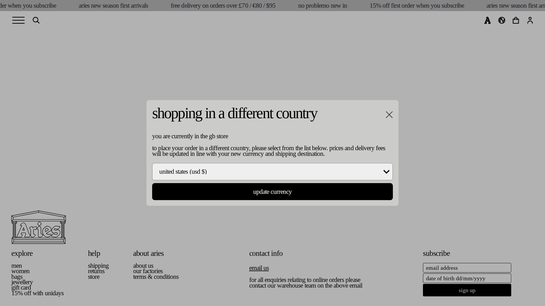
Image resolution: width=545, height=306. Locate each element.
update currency (272, 191)
